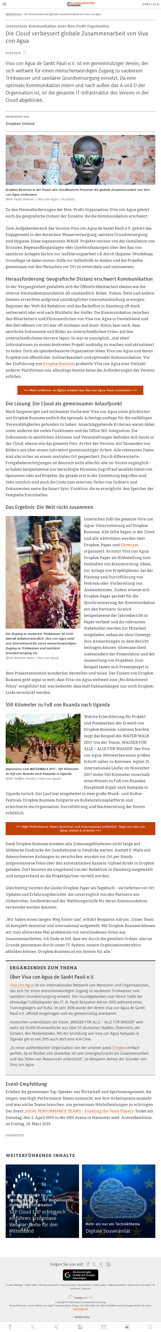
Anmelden (150, 4)
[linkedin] (81, 1327)
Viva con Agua (22, 985)
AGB (28, 1285)
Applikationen (14, 14)
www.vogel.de (80, 1309)
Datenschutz (101, 1285)
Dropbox (119, 1047)
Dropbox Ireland (20, 123)
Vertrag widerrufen (49, 1285)
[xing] (57, 1326)
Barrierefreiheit (117, 1285)
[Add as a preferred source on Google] (80, 1275)
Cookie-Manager (15, 1285)
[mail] (104, 1327)
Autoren (86, 1288)
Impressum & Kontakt (139, 1285)
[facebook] (10, 1327)
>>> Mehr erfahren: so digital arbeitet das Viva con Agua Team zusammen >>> (80, 390)
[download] (127, 1326)
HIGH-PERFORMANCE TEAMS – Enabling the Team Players (79, 1111)
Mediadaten (85, 1285)
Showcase (129, 545)
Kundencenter (69, 1285)
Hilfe (35, 1285)
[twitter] (33, 1327)
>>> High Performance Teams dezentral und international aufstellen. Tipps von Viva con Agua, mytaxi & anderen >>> (80, 828)
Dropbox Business (59, 363)
